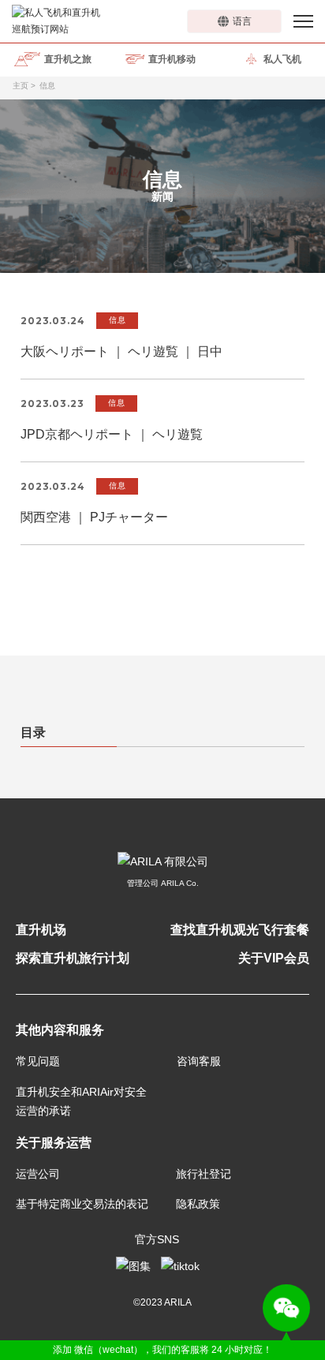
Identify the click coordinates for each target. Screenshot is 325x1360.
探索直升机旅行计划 (72, 958)
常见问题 (38, 1061)
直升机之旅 (68, 59)
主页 (20, 85)
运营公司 (38, 1174)
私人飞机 (282, 59)
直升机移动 (172, 59)
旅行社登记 (203, 1174)
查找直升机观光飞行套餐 (239, 929)
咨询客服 (199, 1061)
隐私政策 (198, 1203)
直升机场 (41, 929)
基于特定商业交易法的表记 (82, 1203)
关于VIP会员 (273, 958)
